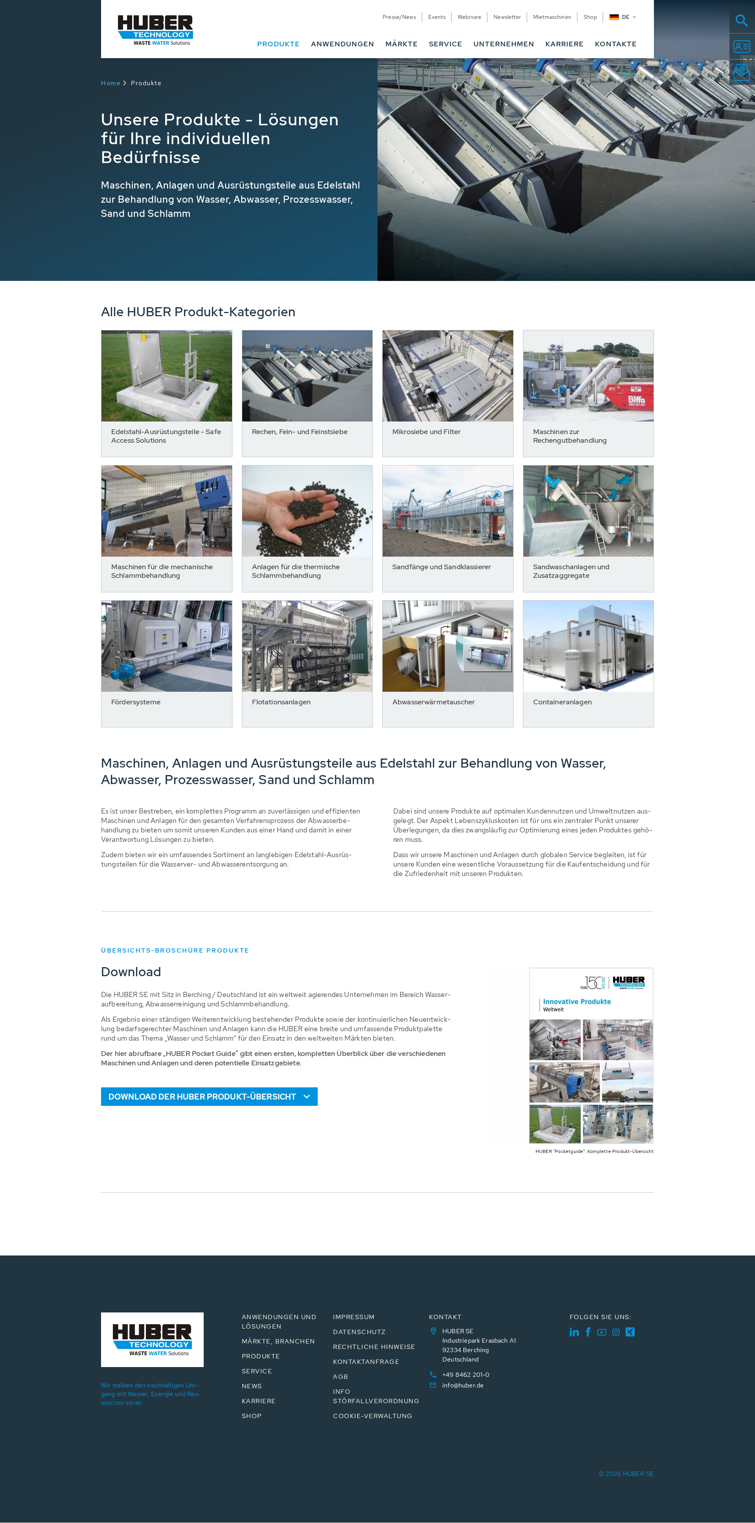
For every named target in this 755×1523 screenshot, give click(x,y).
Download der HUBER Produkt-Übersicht (202, 1097)
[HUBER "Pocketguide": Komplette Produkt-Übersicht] (570, 972)
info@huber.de (463, 1385)
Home (111, 83)
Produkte (146, 83)
